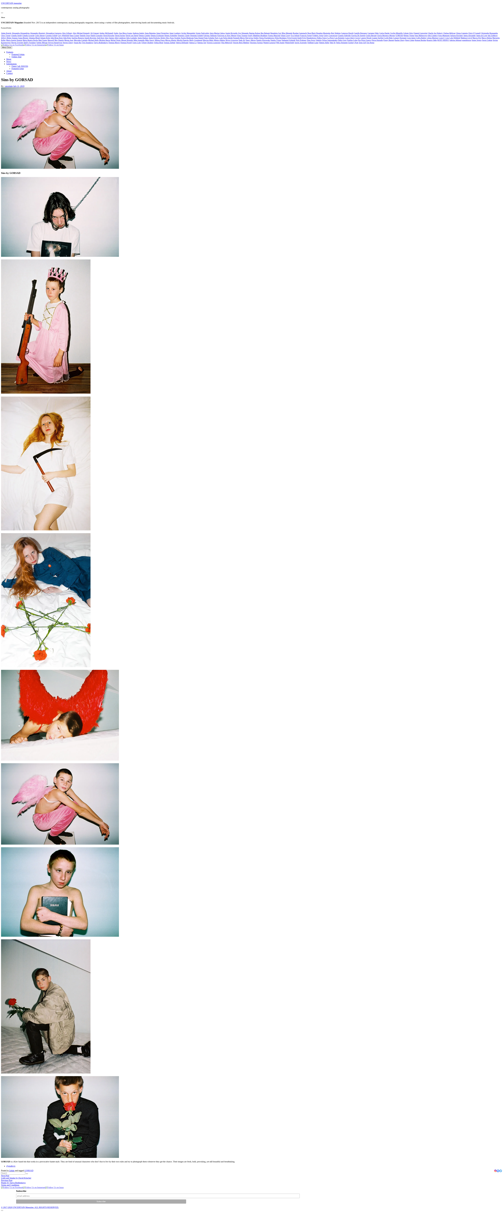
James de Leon (481, 36)
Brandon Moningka (323, 33)
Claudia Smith (16, 36)
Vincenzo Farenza (256, 43)
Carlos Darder (384, 33)
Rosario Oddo (432, 40)
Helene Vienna (409, 36)
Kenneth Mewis (239, 38)
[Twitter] (500, 1171)
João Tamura (109, 38)
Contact (9, 73)
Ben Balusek (265, 33)
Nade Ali (242, 40)
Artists (11, 1170)
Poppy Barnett (388, 40)
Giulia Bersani (371, 36)
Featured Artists (18, 54)
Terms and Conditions (10, 1185)
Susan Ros (77, 43)
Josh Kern (100, 38)
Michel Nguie (116, 40)
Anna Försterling (162, 33)
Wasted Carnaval (269, 43)
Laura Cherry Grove (352, 38)
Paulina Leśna (352, 40)
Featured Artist (18, 68)
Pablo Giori (342, 40)
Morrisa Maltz (208, 40)
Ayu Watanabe (243, 33)
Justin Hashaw (143, 38)
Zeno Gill (362, 43)
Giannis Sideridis (344, 36)
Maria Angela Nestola (14, 40)
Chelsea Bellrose (449, 33)
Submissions (11, 64)
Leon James (411, 38)
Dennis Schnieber (170, 36)
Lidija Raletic (421, 38)
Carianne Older (373, 33)
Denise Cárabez (144, 36)
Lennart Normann (399, 38)
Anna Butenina (150, 33)
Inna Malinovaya (421, 36)
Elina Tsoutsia (242, 36)
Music (8, 59)
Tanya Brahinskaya (101, 43)
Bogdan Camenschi (300, 33)
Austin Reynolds (231, 33)
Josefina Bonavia (78, 38)
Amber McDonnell (106, 33)
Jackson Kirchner (456, 36)
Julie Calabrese (120, 38)
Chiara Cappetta (462, 33)
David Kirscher (108, 36)
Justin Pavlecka (154, 38)
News (8, 61)
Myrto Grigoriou (232, 40)
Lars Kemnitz (339, 38)
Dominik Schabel (196, 36)
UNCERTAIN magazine (11, 3)
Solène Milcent (42, 43)
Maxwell (51, 40)
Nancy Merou (251, 40)
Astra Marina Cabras (217, 33)
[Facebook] (498, 1171)
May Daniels (59, 40)
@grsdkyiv (10, 1166)
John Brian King (57, 38)
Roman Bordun (420, 40)
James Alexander (469, 36)
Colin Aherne (40, 36)
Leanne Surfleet (378, 38)
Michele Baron (104, 40)
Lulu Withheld (454, 38)
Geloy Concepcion (330, 36)
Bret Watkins (336, 33)
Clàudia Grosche (28, 36)
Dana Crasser (74, 36)
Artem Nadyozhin (202, 33)
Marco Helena (487, 38)
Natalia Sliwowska (263, 40)
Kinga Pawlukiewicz (267, 38)
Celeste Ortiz (408, 33)
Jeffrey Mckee (6, 38)
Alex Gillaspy (67, 33)
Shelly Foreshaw (30, 43)
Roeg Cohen (409, 40)
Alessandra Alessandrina (21, 33)
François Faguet (306, 36)
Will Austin (280, 43)
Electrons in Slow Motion (226, 36)
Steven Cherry (68, 43)
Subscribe (21, 1191)
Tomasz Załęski (169, 43)
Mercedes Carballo (81, 40)
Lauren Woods (366, 38)
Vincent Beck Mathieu (241, 43)
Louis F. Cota (444, 38)
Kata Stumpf (199, 38)
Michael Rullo (93, 40)
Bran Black (311, 33)
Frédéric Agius (317, 36)
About (9, 71)
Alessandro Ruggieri (37, 33)
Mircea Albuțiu (170, 40)
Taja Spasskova (87, 43)
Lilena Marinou (432, 38)
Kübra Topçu (322, 38)
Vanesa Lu (193, 43)
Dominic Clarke (184, 36)
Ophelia (318, 40)
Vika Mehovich (226, 43)
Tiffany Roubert (147, 43)
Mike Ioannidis (139, 40)
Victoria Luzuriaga (213, 43)
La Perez (330, 38)
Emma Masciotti (274, 36)
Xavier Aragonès (300, 43)
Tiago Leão (136, 43)
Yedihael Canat (312, 43)
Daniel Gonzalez (97, 36)
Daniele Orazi (85, 36)
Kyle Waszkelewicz (309, 38)
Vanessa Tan (201, 43)
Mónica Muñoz (219, 40)
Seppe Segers (477, 40)
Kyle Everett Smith (294, 38)
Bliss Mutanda (287, 33)
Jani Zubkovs (492, 36)
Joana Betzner (23, 38)
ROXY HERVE (443, 40)
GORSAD (399, 36)
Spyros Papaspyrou (55, 43)
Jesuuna (15, 38)
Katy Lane (219, 38)
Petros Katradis (377, 40)
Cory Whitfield (63, 36)
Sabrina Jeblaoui (455, 40)
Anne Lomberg (175, 33)
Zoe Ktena (370, 43)
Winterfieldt (289, 43)
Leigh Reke (388, 38)
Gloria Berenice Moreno (386, 36)
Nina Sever (311, 40)
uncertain (9, 86)
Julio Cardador (131, 38)
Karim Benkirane (187, 38)
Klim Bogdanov (281, 38)
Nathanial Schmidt (288, 40)
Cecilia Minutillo (396, 33)
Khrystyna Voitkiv (252, 38)
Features (9, 52)
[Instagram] (495, 1171)
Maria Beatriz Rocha (30, 40)
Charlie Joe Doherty (435, 33)
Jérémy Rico (165, 38)
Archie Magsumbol (188, 33)
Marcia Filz (476, 38)
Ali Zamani (94, 33)
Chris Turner (6, 36)
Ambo (116, 33)
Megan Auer (68, 40)
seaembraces (466, 40)
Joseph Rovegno (90, 38)
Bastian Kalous (254, 33)
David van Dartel (132, 36)
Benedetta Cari (275, 33)
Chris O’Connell (474, 33)
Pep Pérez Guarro (364, 40)
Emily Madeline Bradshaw (258, 36)
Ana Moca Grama (125, 33)
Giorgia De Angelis (358, 36)
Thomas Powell (126, 43)
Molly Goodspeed (195, 40)
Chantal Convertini (420, 33)
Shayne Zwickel (17, 43)
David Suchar (120, 36)
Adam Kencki (6, 33)
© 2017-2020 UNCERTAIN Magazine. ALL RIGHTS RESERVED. (30, 1207)
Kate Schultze (209, 38)
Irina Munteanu (444, 36)
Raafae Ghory (400, 40)
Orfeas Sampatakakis (329, 40)
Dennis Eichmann (157, 36)
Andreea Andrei (138, 33)
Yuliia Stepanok (342, 43)
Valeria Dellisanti (182, 43)
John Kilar (67, 38)
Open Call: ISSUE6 (20, 66)
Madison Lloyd (466, 38)
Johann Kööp (45, 38)
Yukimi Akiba (324, 43)
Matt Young (42, 40)
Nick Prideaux (301, 40)
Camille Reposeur (360, 33)
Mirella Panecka (183, 40)
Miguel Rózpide (127, 40)
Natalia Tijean (275, 40)
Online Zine (16, 57)
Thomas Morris (114, 43)
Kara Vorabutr (175, 38)
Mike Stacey (149, 40)
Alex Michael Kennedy (81, 33)
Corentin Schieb (51, 36)
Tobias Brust (158, 43)
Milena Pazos (160, 40)
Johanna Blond (34, 38)
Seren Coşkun (487, 40)
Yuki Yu (332, 43)
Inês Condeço (433, 36)
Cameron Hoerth (347, 33)
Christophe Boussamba (489, 33)
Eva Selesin (295, 36)
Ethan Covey (285, 36)
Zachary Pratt (353, 43)
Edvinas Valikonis (210, 36)
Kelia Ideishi (228, 38)
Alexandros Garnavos (54, 33)
